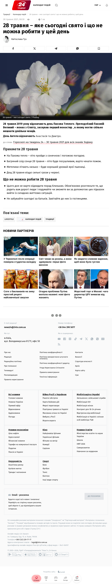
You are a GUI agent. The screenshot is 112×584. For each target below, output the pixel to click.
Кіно (45, 429)
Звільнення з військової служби (91, 398)
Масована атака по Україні (55, 413)
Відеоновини (14, 409)
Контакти (79, 352)
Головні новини (15, 398)
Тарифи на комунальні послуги (22, 444)
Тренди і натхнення (17, 472)
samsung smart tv (61, 554)
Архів (77, 366)
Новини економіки (18, 429)
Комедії (46, 444)
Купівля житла (14, 468)
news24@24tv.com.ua (15, 327)
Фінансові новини (16, 441)
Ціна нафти (13, 433)
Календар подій (42, 5)
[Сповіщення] (107, 5)
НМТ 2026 (81, 444)
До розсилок (94, 496)
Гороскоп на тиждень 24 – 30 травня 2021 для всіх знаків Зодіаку (53, 142)
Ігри (77, 375)
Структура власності (83, 361)
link (59, 338)
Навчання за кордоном (87, 451)
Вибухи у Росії (49, 417)
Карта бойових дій (51, 402)
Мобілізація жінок (85, 405)
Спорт (46, 461)
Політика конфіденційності (51, 352)
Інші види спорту (50, 480)
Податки (12, 448)
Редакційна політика (12, 361)
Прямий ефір (14, 405)
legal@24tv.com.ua (39, 542)
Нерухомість (15, 461)
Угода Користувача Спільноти (52, 368)
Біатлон (46, 476)
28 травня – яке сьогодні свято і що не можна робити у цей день (56, 14)
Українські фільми (51, 437)
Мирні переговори (51, 405)
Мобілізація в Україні (88, 394)
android (15, 554)
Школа (80, 440)
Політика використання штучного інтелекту (54, 358)
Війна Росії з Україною (55, 394)
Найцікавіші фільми (52, 433)
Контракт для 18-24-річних (89, 409)
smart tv (45, 554)
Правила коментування (49, 372)
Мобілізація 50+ (84, 402)
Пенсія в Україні (15, 452)
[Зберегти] (99, 48)
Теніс (45, 472)
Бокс (45, 465)
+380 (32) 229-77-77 (23, 540)
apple (30, 554)
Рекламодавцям (10, 375)
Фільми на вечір (50, 441)
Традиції (7, 14)
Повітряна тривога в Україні (55, 409)
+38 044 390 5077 (66, 327)
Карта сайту (80, 370)
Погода (11, 417)
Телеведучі (8, 370)
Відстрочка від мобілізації (88, 413)
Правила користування (13, 380)
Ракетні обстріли (50, 398)
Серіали (46, 448)
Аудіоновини (14, 413)
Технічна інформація (48, 377)
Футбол (46, 468)
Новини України (15, 402)
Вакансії (78, 357)
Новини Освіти (84, 429)
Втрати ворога (49, 420)
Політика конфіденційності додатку (55, 363)
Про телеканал (10, 366)
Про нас (7, 352)
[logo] (21, 5)
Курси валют (14, 437)
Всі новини (14, 394)
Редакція (7, 357)
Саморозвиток (83, 447)
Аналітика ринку (15, 465)
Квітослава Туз (18, 39)
